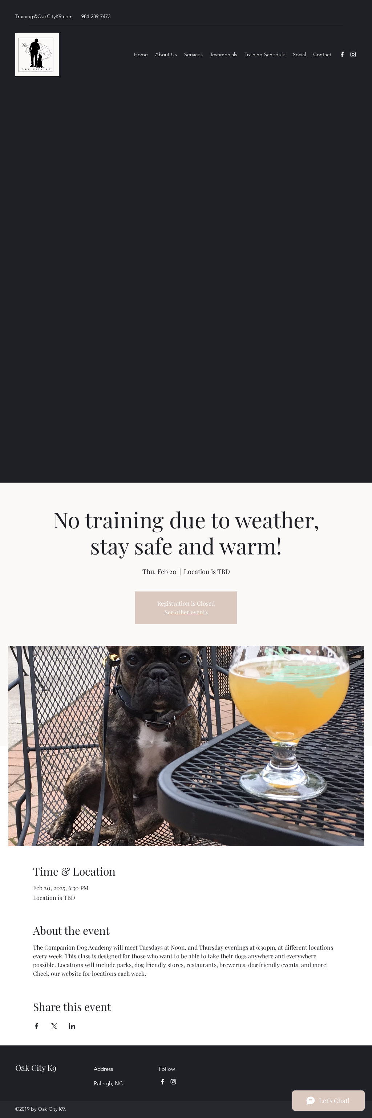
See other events (186, 612)
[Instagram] (353, 54)
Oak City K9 (35, 1067)
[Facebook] (342, 54)
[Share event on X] (54, 1026)
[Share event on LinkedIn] (72, 1026)
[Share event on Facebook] (36, 1026)
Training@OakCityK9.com (44, 16)
